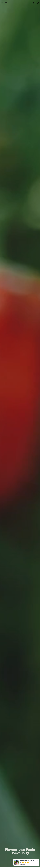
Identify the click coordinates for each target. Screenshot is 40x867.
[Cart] (38, 3)
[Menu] (2, 3)
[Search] (6, 3)
